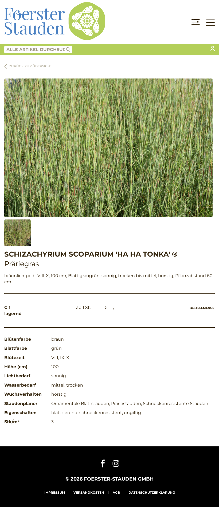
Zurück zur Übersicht (30, 66)
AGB (116, 492)
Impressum (54, 492)
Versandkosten (88, 492)
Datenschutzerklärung (151, 492)
